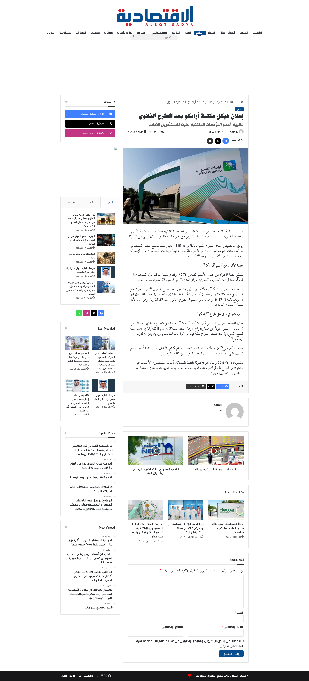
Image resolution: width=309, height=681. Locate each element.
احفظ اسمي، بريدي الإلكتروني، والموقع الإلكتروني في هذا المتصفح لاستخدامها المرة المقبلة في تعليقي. (190, 643)
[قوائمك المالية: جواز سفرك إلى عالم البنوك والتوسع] (106, 272)
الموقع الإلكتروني (172, 626)
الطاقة (176, 32)
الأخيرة (110, 202)
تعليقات (71, 202)
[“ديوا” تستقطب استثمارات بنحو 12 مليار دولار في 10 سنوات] (226, 510)
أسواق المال (227, 32)
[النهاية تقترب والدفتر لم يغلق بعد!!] (106, 258)
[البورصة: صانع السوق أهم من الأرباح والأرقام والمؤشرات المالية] (106, 240)
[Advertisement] (154, 67)
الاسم (239, 612)
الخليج (199, 32)
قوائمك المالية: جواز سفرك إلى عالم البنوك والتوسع (104, 399)
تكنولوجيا (65, 32)
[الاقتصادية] (154, 15)
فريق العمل (68, 675)
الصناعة (141, 32)
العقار (188, 32)
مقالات (108, 32)
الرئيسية (258, 32)
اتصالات (50, 32)
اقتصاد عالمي (159, 32)
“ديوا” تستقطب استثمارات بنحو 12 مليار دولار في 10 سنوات (228, 528)
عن (79, 675)
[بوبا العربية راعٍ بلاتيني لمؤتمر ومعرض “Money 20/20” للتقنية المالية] (185, 510)
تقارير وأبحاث (125, 32)
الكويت (243, 32)
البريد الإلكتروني (233, 626)
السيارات (81, 32)
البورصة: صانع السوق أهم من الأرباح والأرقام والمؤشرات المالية (81, 240)
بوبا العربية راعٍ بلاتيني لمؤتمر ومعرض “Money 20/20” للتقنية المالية (186, 528)
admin (234, 131)
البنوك (211, 32)
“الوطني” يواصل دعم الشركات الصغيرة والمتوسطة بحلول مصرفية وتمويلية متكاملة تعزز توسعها (105, 361)
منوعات (95, 32)
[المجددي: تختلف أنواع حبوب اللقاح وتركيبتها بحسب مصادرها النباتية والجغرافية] (77, 343)
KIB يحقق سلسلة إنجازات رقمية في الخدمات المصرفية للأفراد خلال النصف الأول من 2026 (77, 403)
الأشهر (90, 202)
